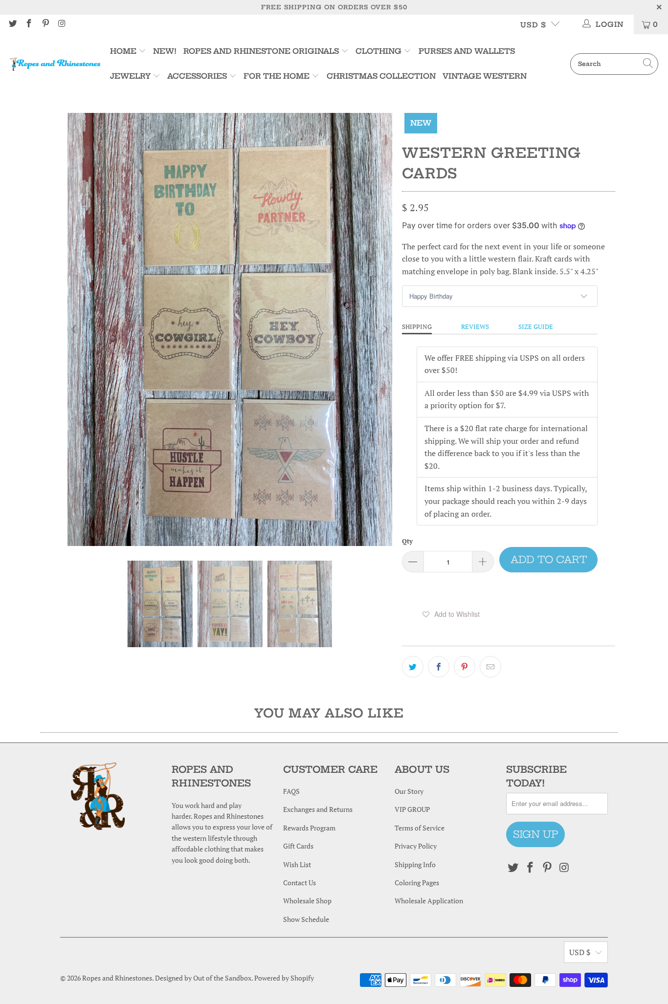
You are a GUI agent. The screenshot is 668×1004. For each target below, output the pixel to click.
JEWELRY (130, 76)
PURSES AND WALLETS (467, 51)
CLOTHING (378, 51)
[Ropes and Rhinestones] (55, 64)
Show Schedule (306, 919)
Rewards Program (309, 827)
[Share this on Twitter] (412, 666)
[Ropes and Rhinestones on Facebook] (29, 24)
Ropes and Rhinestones (117, 977)
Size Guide (535, 326)
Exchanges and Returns (318, 809)
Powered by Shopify (284, 977)
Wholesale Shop (307, 900)
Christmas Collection (381, 76)
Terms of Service (420, 827)
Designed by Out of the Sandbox (203, 977)
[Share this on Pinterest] (464, 666)
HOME (124, 51)
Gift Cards (298, 846)
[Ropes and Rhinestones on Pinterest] (45, 24)
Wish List (297, 864)
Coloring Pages (417, 882)
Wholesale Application (429, 900)
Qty (407, 541)
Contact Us (299, 882)
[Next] (385, 329)
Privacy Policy (416, 846)
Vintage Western (485, 76)
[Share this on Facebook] (438, 666)
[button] (451, 614)
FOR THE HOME (277, 76)
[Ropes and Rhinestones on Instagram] (62, 24)
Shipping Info (415, 864)
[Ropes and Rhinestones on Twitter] (12, 24)
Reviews (475, 326)
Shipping (417, 326)
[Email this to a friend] (490, 666)
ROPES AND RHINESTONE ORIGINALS (262, 51)
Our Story (409, 791)
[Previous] (75, 329)
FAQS (291, 791)
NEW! (165, 51)
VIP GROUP (412, 809)
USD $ (533, 25)
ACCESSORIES (197, 76)
